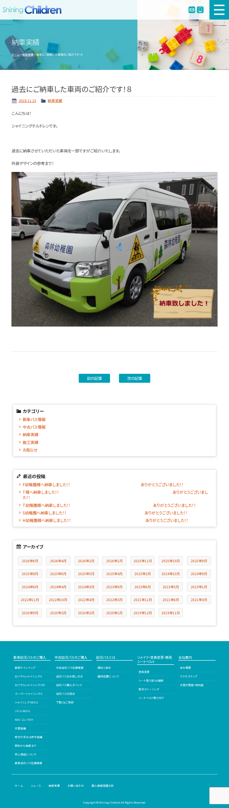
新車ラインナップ (25, 668)
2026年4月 (58, 560)
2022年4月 (86, 599)
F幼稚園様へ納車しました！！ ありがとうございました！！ (103, 484)
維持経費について (108, 676)
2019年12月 (142, 612)
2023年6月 (142, 586)
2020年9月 (30, 612)
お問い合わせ (76, 786)
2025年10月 (170, 560)
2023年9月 (114, 586)
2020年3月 (58, 612)
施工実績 (30, 442)
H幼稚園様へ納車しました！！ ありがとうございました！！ (105, 520)
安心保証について (25, 754)
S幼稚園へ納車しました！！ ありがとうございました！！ (105, 512)
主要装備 (20, 728)
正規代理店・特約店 (192, 685)
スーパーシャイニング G (28, 694)
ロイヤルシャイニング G (28, 676)
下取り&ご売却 (65, 702)
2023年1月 (199, 586)
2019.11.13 (27, 100)
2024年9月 (199, 573)
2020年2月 (86, 612)
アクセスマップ (188, 676)
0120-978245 (200, 10)
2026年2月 (86, 560)
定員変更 (144, 672)
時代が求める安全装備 (28, 737)
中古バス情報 (34, 426)
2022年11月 (30, 599)
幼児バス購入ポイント (69, 685)
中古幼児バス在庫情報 (70, 668)
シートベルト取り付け (151, 698)
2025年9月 (199, 560)
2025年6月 (58, 573)
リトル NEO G (22, 711)
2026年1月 (114, 560)
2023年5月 (171, 586)
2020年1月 (114, 612)
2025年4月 (114, 573)
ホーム (15, 54)
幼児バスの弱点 (65, 694)
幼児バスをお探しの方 (69, 676)
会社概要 (185, 668)
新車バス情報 (34, 419)
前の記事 (94, 378)
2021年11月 (142, 599)
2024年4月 (58, 586)
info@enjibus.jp (192, 10)
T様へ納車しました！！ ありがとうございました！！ (115, 494)
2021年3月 (199, 599)
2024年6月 (30, 586)
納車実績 (28, 54)
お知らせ (30, 449)
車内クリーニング (149, 689)
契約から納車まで (25, 746)
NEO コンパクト (24, 720)
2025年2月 (142, 573)
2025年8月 (30, 573)
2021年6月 (171, 599)
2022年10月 (58, 599)
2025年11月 (142, 560)
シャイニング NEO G (26, 702)
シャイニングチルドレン (34, 10)
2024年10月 (170, 573)
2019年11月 (170, 612)
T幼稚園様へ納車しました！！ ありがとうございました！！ (109, 505)
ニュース (36, 786)
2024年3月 (86, 586)
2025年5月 (86, 573)
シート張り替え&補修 (151, 680)
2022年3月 (114, 599)
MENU (219, 10)
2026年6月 (30, 560)
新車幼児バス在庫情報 (28, 763)
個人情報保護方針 (103, 786)
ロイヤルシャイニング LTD (30, 685)
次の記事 (134, 378)
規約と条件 (104, 668)
